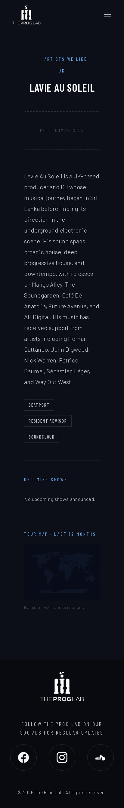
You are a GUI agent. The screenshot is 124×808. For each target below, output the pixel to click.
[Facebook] (23, 757)
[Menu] (107, 15)
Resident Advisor (48, 421)
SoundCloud (42, 436)
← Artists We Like (62, 59)
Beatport (39, 405)
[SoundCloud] (100, 757)
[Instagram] (62, 757)
